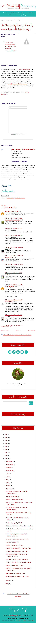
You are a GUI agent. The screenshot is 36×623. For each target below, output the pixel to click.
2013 (6, 449)
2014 (6, 446)
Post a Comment (6, 327)
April (8, 482)
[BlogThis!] (3, 196)
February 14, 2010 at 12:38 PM (14, 264)
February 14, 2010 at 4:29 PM (13, 300)
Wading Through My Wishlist (14, 499)
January (9, 580)
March (8, 485)
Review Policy (20, 15)
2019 (6, 434)
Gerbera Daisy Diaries (11, 211)
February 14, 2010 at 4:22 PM (13, 285)
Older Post (31, 331)
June (8, 476)
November (9, 464)
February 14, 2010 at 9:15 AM (13, 218)
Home (5, 12)
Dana (6, 274)
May (7, 479)
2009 (6, 584)
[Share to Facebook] (6, 196)
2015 (6, 443)
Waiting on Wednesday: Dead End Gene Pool (19, 526)
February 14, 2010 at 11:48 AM (14, 247)
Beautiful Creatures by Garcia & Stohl (17, 539)
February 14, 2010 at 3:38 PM (13, 273)
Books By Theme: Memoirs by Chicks (17, 576)
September (10, 470)
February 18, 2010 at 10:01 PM (14, 325)
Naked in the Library (12, 542)
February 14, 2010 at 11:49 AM (14, 256)
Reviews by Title (17, 12)
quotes (23, 198)
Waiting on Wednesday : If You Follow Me (18, 548)
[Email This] (2, 196)
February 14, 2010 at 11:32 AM (13, 235)
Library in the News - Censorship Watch (18, 562)
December (9, 461)
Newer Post (4, 331)
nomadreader (9, 257)
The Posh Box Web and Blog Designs (25, 620)
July (7, 473)
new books (18, 198)
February (9, 489)
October (9, 467)
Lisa (6, 316)
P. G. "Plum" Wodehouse (22, 69)
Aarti (6, 249)
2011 (6, 456)
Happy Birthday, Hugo (12, 496)
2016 (6, 440)
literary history (10, 198)
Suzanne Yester (9, 286)
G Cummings (8, 301)
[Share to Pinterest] (8, 196)
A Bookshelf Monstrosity (12, 220)
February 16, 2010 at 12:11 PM (13, 315)
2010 (6, 459)
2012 (6, 453)
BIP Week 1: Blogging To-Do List (15, 573)
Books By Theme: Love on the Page (17, 551)
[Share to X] (5, 196)
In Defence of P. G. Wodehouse (17, 84)
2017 (6, 437)
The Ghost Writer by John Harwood (17, 559)
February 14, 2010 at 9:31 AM (13, 228)
